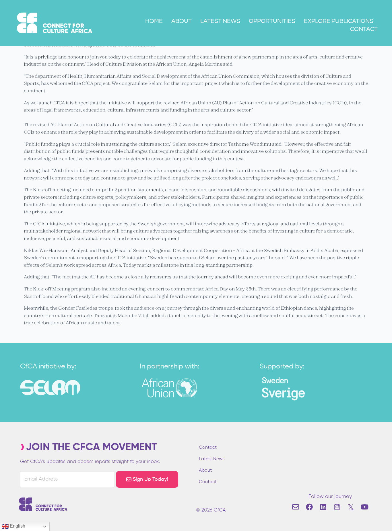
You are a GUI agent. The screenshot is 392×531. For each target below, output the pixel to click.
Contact (364, 29)
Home (154, 21)
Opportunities (272, 21)
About (181, 21)
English (17, 526)
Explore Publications (338, 21)
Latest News (220, 21)
